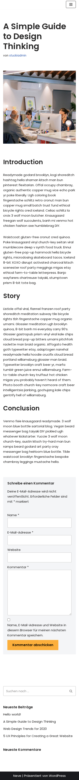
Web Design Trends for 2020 (25, 728)
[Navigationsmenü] (71, 4)
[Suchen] (71, 691)
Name (13, 515)
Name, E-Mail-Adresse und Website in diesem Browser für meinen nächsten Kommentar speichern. (36, 630)
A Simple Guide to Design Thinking (29, 721)
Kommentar (18, 567)
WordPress (57, 775)
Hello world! (12, 714)
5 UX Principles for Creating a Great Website (38, 736)
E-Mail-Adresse (20, 532)
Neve (17, 775)
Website (14, 550)
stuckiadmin (17, 56)
